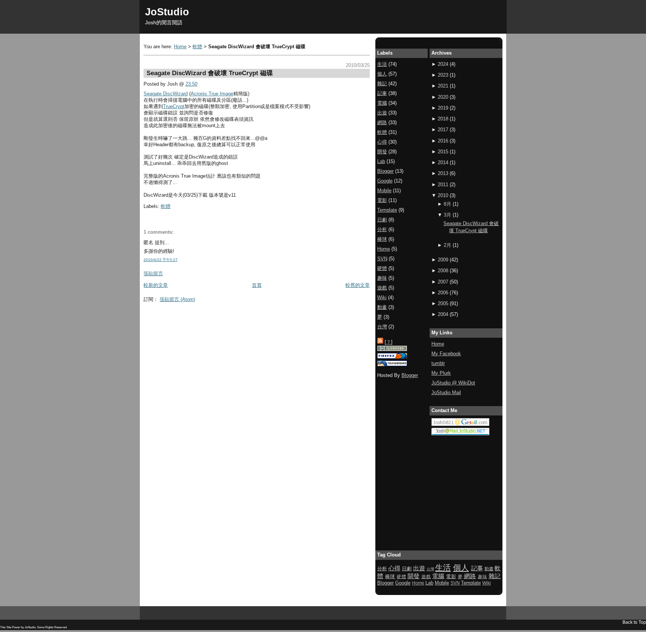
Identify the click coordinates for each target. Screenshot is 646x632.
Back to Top (634, 622)
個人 (382, 74)
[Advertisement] (280, 322)
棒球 (382, 239)
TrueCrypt (173, 106)
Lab (381, 161)
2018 (443, 119)
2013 (443, 173)
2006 (443, 292)
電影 (382, 200)
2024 (443, 64)
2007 (443, 282)
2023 (443, 75)
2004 (443, 314)
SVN (382, 258)
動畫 (382, 307)
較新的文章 (156, 285)
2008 (443, 270)
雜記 (382, 83)
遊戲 (382, 288)
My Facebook (446, 353)
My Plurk (441, 373)
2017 (443, 129)
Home (180, 46)
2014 (443, 162)
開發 (382, 151)
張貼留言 (153, 273)
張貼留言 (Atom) (177, 299)
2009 (443, 260)
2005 (443, 303)
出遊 (382, 113)
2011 (443, 184)
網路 (382, 122)
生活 (382, 64)
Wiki (382, 297)
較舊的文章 (357, 285)
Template (387, 210)
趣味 (382, 278)
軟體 (197, 46)
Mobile (384, 190)
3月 (447, 215)
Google (385, 181)
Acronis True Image (212, 93)
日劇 (382, 220)
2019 (443, 108)
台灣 (382, 326)
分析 (382, 229)
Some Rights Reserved (52, 627)
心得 (382, 142)
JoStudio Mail (446, 392)
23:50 (191, 84)
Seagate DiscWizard (166, 93)
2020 (443, 97)
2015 (443, 151)
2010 (443, 195)
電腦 (382, 103)
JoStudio (167, 12)
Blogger (385, 171)
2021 (443, 86)
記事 (382, 93)
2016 (443, 141)
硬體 (382, 268)
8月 (447, 204)
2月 (447, 245)
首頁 (257, 285)
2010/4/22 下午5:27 (161, 260)
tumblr (438, 363)
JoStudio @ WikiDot (453, 383)
